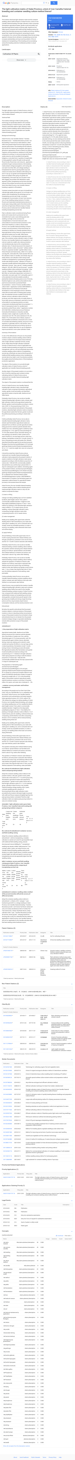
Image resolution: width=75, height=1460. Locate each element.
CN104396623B (7, 1023)
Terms (44, 1457)
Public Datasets (35, 1457)
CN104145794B (7, 1074)
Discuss (50, 100)
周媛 (52, 36)
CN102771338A (7, 940)
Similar (53, 27)
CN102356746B (7, 1067)
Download (60, 1235)
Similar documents (53, 94)
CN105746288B (7, 1139)
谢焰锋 (59, 34)
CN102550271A (7, 1151)
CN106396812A (7, 1077)
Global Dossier (67, 98)
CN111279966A (7, 1043)
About (15, 1457)
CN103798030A (7, 1082)
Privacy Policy (52, 1457)
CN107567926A (7, 1120)
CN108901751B (7, 1142)
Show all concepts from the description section (16, 1446)
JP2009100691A (8, 969)
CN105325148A (7, 1116)
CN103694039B (7, 1089)
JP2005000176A (8, 957)
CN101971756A (7, 1109)
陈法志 (67, 34)
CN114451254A (7, 1049)
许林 (55, 34)
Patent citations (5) (56, 90)
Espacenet (59, 98)
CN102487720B (7, 1099)
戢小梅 (63, 34)
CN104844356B (7, 1030)
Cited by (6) (59, 92)
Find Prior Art (67, 25)
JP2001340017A (8, 950)
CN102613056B (7, 1070)
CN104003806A (7, 1015)
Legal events (66, 92)
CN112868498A (7, 1159)
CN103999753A (7, 1113)
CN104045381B (7, 1103)
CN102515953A (7, 1106)
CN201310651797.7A (9, 1177)
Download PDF (55, 25)
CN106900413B (7, 1037)
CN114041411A (7, 1156)
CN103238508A (7, 1123)
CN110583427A (7, 1147)
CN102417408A (7, 936)
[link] (7, 1243)
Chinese (60, 32)
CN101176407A (7, 1086)
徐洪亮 (56, 36)
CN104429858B (7, 1094)
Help (60, 1457)
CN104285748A (7, 1132)
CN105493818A (7, 1128)
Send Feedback (24, 1457)
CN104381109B (7, 1135)
